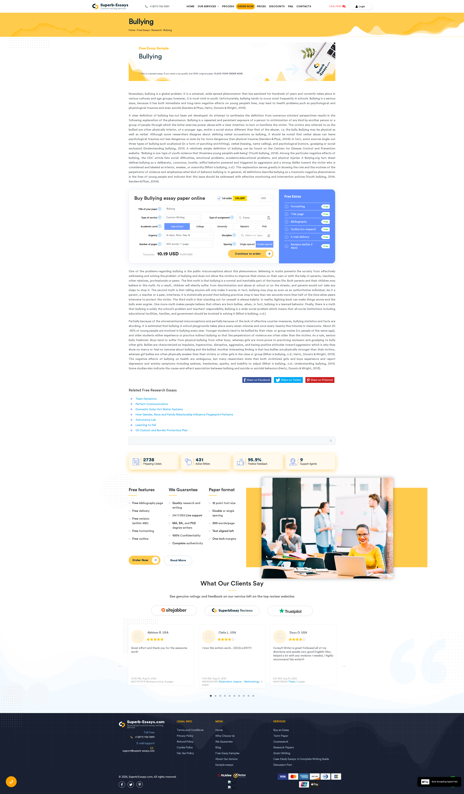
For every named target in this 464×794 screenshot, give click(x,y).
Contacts (303, 6)
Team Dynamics (146, 398)
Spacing (227, 244)
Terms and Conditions (190, 730)
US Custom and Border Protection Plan (162, 430)
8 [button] (244, 696)
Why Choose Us (225, 736)
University (222, 226)
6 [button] (234, 696)
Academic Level (149, 226)
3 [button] (220, 696)
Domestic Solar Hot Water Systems (159, 409)
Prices (261, 6)
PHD (264, 226)
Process (228, 6)
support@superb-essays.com (139, 751)
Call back (11, 781)
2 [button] (215, 696)
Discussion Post (282, 765)
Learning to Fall (146, 425)
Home (190, 6)
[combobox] (255, 217)
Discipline (227, 235)
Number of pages (148, 244)
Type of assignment (219, 217)
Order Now (245, 6)
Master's (244, 226)
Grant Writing (281, 753)
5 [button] (230, 696)
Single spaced (247, 244)
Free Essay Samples (227, 753)
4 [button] (225, 696)
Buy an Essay (281, 730)
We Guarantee (224, 741)
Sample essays (224, 765)
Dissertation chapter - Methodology (239, 681)
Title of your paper (147, 209)
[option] (161, 655)
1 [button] (211, 696)
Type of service (149, 217)
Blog (218, 747)
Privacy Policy (185, 736)
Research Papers (283, 747)
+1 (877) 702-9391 (159, 6)
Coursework (280, 741)
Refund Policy (185, 741)
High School (177, 226)
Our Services (207, 6)
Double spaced (264, 244)
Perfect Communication (152, 404)
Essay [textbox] (246, 217)
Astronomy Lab (146, 419)
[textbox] (256, 235)
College (200, 226)
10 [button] (253, 696)
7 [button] (239, 696)
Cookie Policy (185, 747)
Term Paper (280, 736)
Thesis (291, 681)
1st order (233, 198)
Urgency (152, 235)
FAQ (290, 6)
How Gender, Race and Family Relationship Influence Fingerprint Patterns (184, 414)
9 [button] (248, 696)
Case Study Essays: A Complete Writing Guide (301, 759)
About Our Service (226, 759)
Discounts (277, 6)
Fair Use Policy (185, 753)
